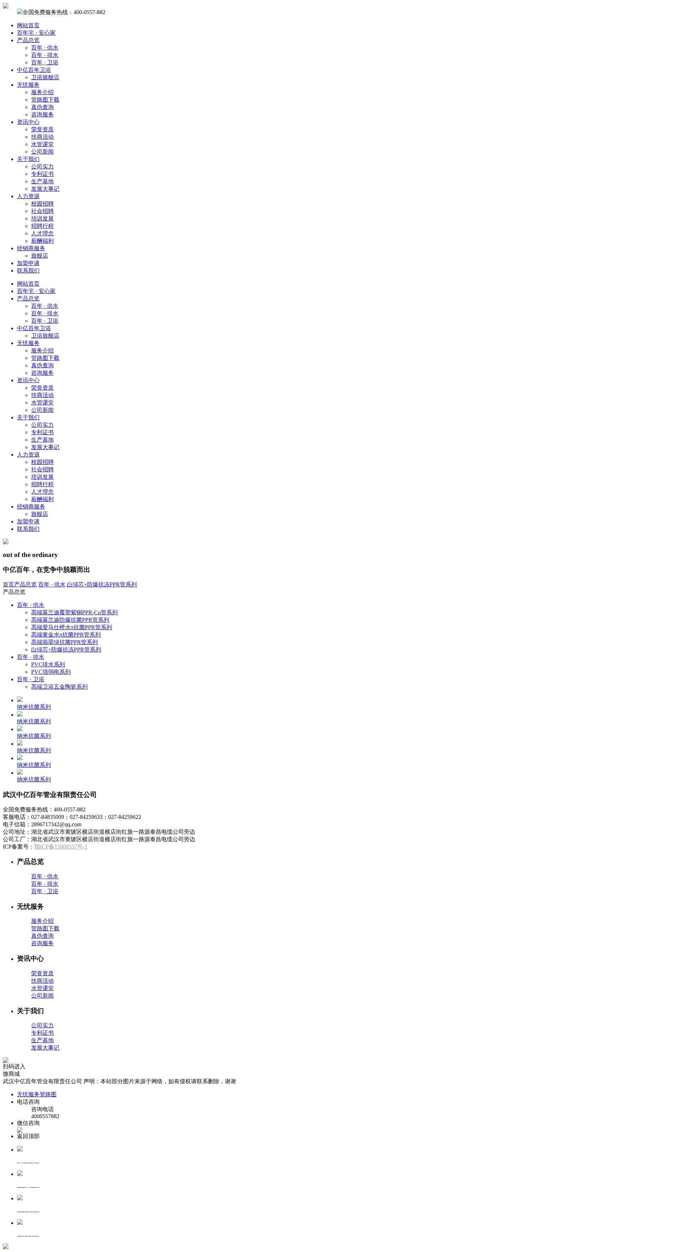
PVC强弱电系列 (51, 672)
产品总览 (28, 40)
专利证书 (42, 174)
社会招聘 (42, 211)
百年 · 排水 (44, 55)
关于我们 (28, 159)
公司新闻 (42, 152)
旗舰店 (39, 256)
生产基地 (42, 181)
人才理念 (42, 233)
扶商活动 (42, 137)
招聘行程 (42, 226)
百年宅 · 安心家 (36, 33)
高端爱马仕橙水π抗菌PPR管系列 (71, 627)
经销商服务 (31, 248)
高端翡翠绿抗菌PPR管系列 (64, 642)
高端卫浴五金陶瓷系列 (59, 687)
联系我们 (28, 271)
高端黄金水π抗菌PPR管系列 (66, 635)
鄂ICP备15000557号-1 (60, 847)
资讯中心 (28, 122)
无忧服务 (28, 85)
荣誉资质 (42, 129)
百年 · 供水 (44, 48)
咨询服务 (42, 114)
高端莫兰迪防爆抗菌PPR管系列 (70, 620)
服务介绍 (42, 92)
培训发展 (42, 219)
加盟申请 (28, 263)
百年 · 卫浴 (44, 62)
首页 (8, 584)
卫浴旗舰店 (45, 77)
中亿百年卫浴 (34, 70)
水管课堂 (42, 144)
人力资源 (28, 196)
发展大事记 (45, 189)
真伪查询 (42, 107)
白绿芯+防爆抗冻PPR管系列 (102, 584)
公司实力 (42, 166)
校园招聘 (42, 204)
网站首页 (28, 25)
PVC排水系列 (48, 664)
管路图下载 (45, 100)
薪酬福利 (42, 241)
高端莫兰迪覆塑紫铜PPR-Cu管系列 (74, 612)
